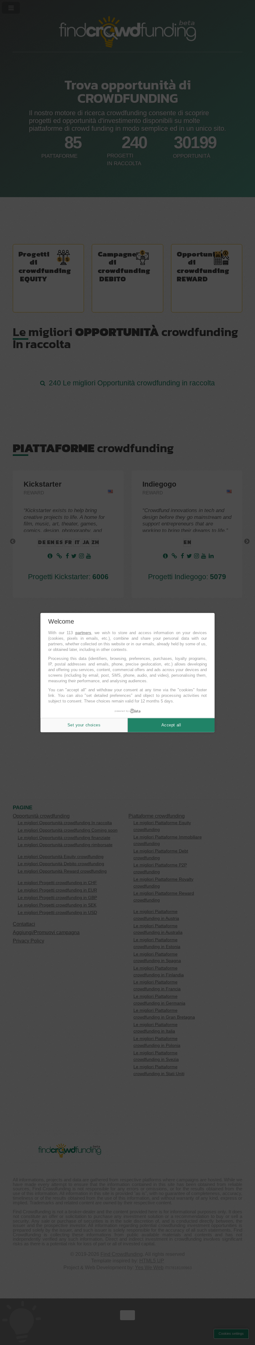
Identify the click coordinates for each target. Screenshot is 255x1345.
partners (83, 632)
